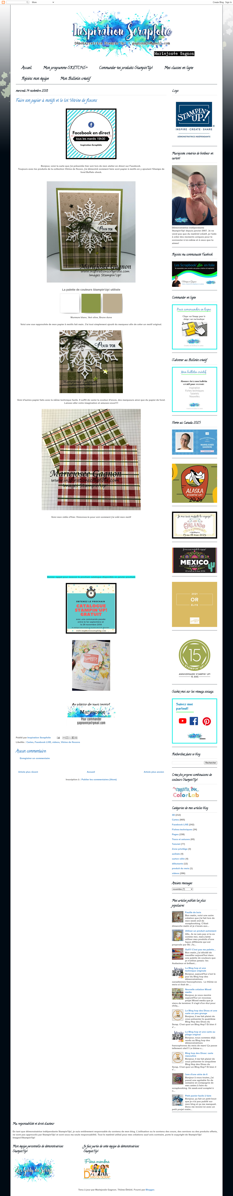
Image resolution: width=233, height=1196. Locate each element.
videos (56, 742)
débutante (177, 863)
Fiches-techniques (182, 829)
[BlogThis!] (67, 737)
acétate (176, 854)
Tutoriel (176, 844)
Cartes (29, 742)
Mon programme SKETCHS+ (65, 68)
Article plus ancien (154, 772)
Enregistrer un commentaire (35, 758)
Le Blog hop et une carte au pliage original (200, 1033)
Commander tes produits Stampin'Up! (126, 68)
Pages (175, 834)
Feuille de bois (193, 912)
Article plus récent (28, 772)
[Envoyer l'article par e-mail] (58, 737)
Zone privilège (180, 849)
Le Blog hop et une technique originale (195, 969)
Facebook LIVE (43, 742)
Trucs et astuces (181, 839)
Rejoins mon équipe (35, 79)
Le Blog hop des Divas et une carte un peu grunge (201, 1012)
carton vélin (178, 858)
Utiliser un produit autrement (200, 931)
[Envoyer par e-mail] (64, 737)
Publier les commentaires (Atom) (99, 779)
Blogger (150, 1189)
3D (173, 815)
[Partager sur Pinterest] (76, 737)
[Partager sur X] (70, 737)
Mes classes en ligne (178, 68)
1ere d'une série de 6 (196, 1074)
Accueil (27, 68)
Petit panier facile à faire (198, 1095)
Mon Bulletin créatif (75, 79)
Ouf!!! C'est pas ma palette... (200, 949)
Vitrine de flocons (70, 742)
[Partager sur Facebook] (73, 737)
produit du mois (180, 868)
